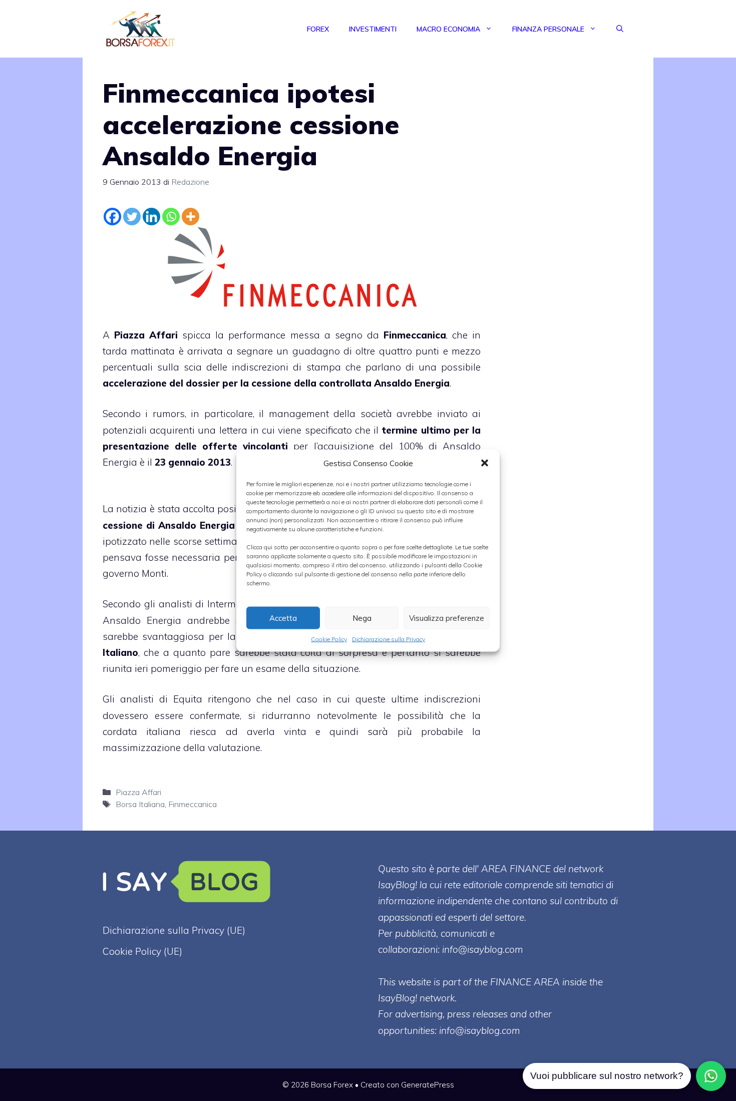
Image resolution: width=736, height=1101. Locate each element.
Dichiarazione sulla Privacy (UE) (174, 930)
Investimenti (373, 29)
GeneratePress (427, 1084)
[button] (485, 463)
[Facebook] (112, 216)
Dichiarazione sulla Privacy (388, 639)
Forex (318, 29)
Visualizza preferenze (446, 617)
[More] (190, 216)
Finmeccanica (415, 335)
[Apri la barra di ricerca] (619, 29)
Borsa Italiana (140, 804)
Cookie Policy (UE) (142, 951)
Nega (362, 617)
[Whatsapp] (171, 216)
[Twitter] (132, 216)
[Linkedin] (151, 216)
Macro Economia (448, 29)
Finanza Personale (548, 29)
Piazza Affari (146, 335)
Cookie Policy (329, 639)
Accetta (283, 617)
